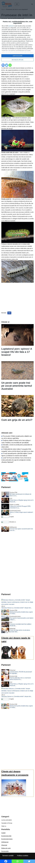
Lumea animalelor (6, 820)
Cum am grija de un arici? (16, 419)
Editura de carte (6, 848)
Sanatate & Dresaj (6, 823)
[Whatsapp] (10, 65)
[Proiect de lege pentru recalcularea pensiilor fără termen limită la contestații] (5, 631)
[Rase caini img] (13, 658)
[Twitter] (6, 65)
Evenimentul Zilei (6, 836)
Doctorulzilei (5, 851)
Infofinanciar (4, 842)
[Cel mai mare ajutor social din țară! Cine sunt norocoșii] (5, 529)
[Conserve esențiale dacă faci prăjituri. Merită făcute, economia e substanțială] (5, 625)
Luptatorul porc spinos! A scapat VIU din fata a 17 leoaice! (16, 351)
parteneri (11, 25)
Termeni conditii (7, 855)
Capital (3, 833)
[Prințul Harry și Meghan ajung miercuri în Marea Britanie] (5, 501)
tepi (9, 312)
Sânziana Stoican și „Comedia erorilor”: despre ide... (16, 608)
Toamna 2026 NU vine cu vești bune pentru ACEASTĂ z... (20, 678)
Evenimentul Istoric (7, 839)
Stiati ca (3, 826)
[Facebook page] (14, 481)
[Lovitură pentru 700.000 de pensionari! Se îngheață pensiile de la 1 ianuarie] (5, 672)
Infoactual (4, 845)
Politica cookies (22, 855)
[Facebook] (3, 65)
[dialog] (17, 41)
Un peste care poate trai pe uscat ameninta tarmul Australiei (16, 385)
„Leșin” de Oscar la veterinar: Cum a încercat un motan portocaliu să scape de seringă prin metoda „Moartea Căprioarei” (16, 460)
